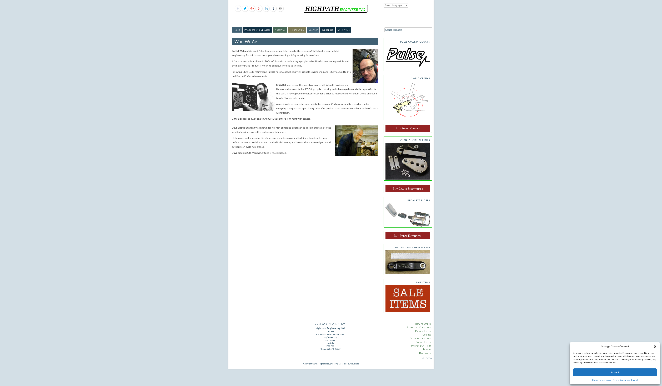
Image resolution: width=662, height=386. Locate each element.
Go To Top (427, 358)
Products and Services (257, 29)
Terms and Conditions (419, 327)
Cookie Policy (423, 342)
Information (297, 29)
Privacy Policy (423, 331)
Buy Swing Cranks (408, 128)
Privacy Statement (621, 380)
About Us (280, 29)
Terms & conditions (420, 338)
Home (237, 29)
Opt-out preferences (601, 380)
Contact (313, 29)
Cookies (427, 334)
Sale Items (344, 29)
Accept (615, 372)
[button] (655, 346)
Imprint (634, 380)
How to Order (423, 323)
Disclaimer (425, 353)
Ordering (327, 29)
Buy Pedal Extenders (408, 235)
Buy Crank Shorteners (408, 188)
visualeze (354, 364)
